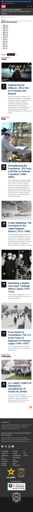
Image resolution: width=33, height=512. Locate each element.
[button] (8, 3)
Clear (17, 54)
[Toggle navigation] (30, 6)
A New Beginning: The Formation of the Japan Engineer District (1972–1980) (19, 227)
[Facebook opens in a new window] (2, 446)
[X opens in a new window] (6, 446)
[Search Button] (27, 6)
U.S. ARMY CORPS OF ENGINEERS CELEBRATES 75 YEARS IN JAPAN (20, 387)
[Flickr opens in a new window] (13, 446)
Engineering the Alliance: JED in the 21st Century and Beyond (18, 89)
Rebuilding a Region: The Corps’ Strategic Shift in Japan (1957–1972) (19, 287)
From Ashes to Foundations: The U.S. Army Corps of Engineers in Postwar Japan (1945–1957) (19, 338)
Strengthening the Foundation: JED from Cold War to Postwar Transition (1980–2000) (19, 171)
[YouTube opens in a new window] (9, 446)
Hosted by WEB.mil (15, 481)
